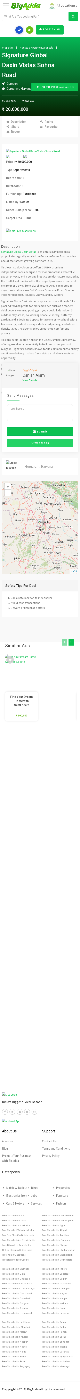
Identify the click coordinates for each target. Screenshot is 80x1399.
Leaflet (74, 571)
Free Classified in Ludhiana (16, 1322)
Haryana (26, 89)
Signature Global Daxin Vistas (18, 252)
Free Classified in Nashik (14, 1346)
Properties (7, 47)
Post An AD (51, 29)
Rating (49, 121)
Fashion (61, 1203)
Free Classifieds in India (14, 1220)
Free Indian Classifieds (13, 1254)
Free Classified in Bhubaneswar (58, 1249)
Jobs (34, 1196)
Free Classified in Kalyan (54, 1293)
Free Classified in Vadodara (56, 1361)
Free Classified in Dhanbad (16, 1278)
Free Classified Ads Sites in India (18, 1240)
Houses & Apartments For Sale (36, 47)
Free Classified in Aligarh (54, 1230)
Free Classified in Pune (13, 1361)
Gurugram (13, 89)
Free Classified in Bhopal (54, 1244)
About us (8, 1141)
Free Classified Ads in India (16, 1225)
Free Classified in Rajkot (54, 1327)
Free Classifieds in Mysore (15, 1336)
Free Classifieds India (13, 1215)
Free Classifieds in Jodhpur (56, 1288)
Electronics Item (16, 1196)
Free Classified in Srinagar (55, 1341)
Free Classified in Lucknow (56, 1312)
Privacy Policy (50, 1156)
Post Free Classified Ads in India (18, 1235)
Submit (41, 431)
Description (18, 121)
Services (36, 1203)
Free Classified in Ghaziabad (17, 1293)
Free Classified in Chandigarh (57, 1254)
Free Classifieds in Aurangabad (58, 1220)
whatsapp (41, 443)
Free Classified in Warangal (56, 1366)
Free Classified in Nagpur (15, 1341)
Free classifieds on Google (15, 1259)
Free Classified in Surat (54, 1336)
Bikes (34, 1188)
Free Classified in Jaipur (54, 1278)
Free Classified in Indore (54, 1268)
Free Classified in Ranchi (54, 1331)
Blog (5, 1148)
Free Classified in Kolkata (55, 1303)
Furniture (62, 1196)
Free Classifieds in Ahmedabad (58, 1215)
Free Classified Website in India (18, 1230)
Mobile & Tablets (16, 1188)
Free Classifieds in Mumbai (16, 1327)
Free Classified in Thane (54, 1346)
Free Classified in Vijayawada (57, 1356)
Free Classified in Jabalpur (55, 1273)
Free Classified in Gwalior (15, 1308)
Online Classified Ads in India (17, 1249)
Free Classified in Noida (14, 1351)
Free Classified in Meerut (14, 1331)
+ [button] (8, 486)
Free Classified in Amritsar (55, 1235)
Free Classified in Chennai (15, 1268)
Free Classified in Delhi (13, 1273)
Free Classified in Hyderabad (17, 1312)
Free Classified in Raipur (54, 1322)
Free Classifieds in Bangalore (57, 1240)
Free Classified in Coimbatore (57, 1259)
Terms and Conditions (56, 1148)
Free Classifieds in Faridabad (17, 1283)
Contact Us (49, 1141)
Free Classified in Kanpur (55, 1298)
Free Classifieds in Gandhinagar (18, 1288)
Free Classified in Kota (53, 1308)
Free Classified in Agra (53, 1225)
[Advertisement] (40, 905)
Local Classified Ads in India (16, 1244)
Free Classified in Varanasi (55, 1351)
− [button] (8, 493)
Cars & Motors (15, 1203)
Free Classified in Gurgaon (15, 1303)
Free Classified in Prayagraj (16, 1366)
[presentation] (64, 642)
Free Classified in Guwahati (16, 1298)
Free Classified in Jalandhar (56, 1283)
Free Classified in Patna (14, 1356)
